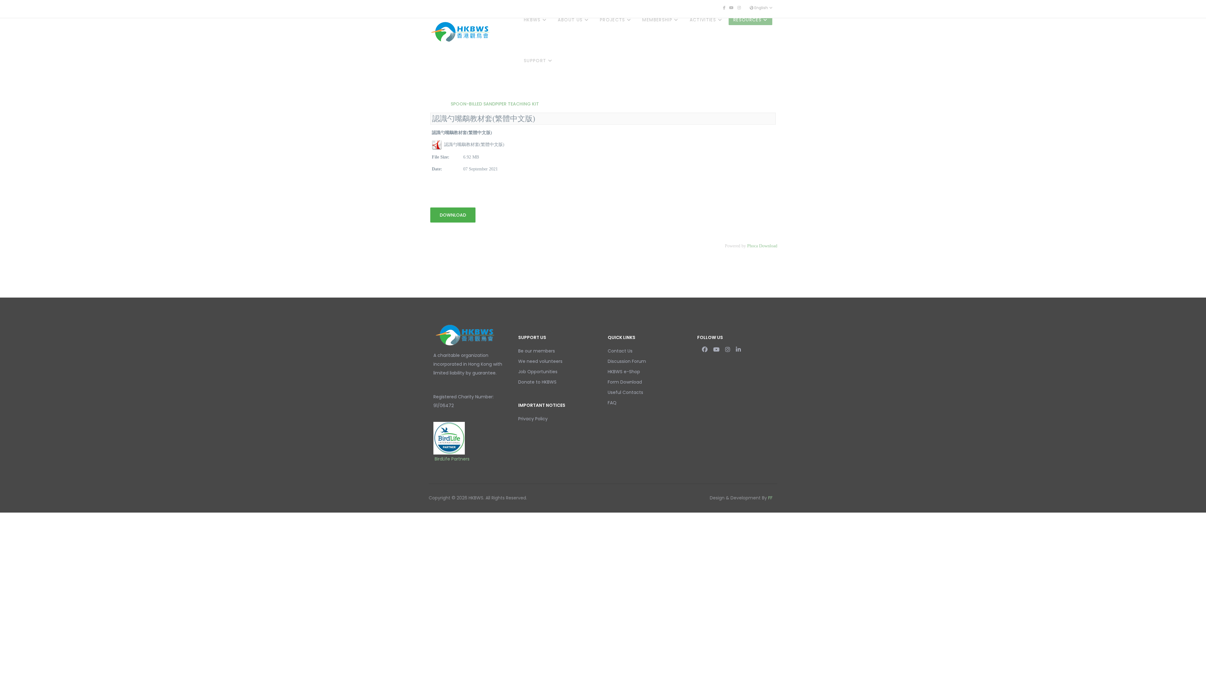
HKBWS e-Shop (624, 372)
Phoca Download (762, 246)
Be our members (536, 351)
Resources (747, 20)
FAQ (612, 403)
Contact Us (620, 351)
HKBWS (532, 20)
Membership (657, 20)
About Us (570, 20)
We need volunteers (540, 361)
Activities (703, 20)
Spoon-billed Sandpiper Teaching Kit (494, 104)
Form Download (625, 382)
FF (770, 498)
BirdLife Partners (452, 459)
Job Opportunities (537, 372)
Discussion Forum (627, 361)
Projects (612, 20)
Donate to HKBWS (537, 382)
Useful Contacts (625, 392)
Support (535, 60)
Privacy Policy (533, 419)
